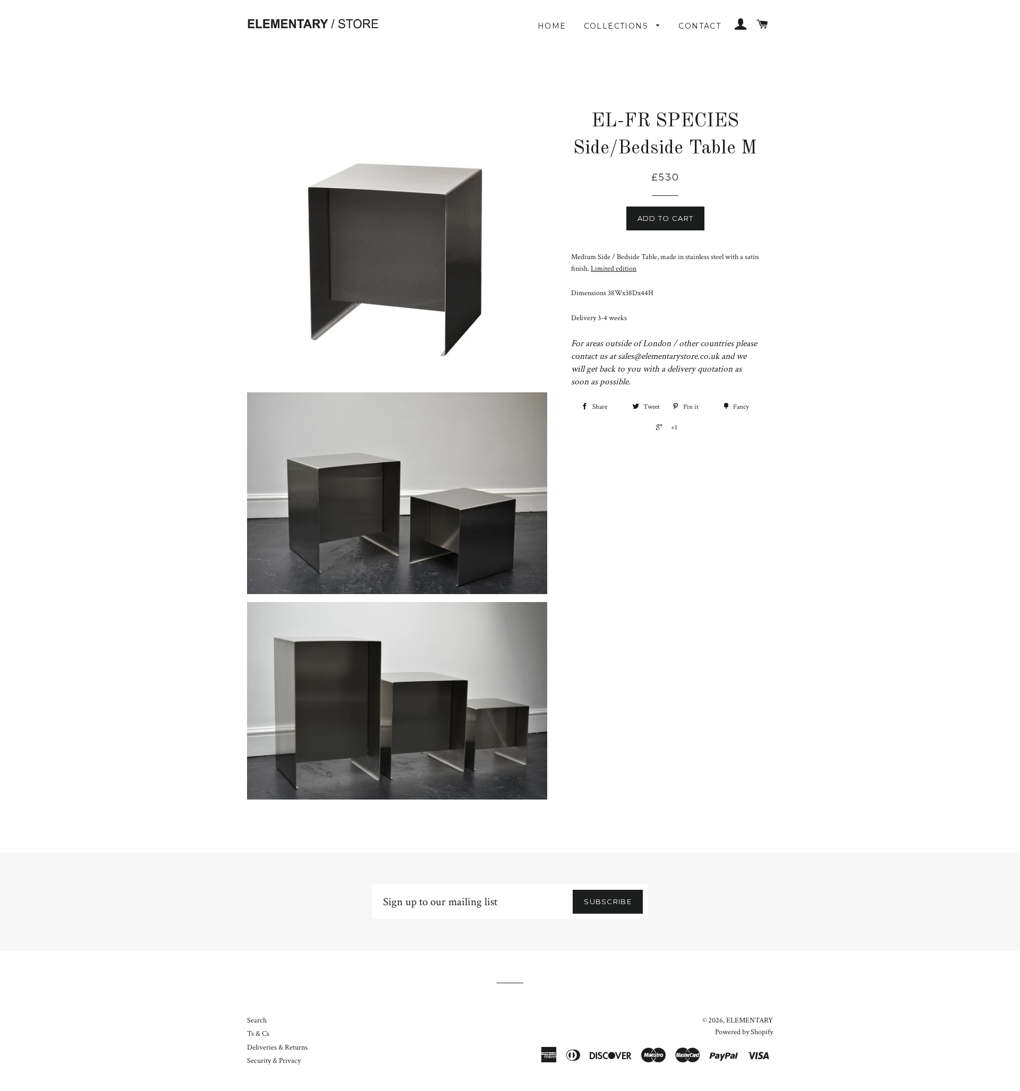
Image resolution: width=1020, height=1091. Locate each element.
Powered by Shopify (744, 1032)
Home (552, 26)
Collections (617, 26)
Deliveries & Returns (277, 1047)
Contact (699, 26)
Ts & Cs (258, 1033)
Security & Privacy (274, 1061)
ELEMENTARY (749, 1020)
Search (257, 1020)
